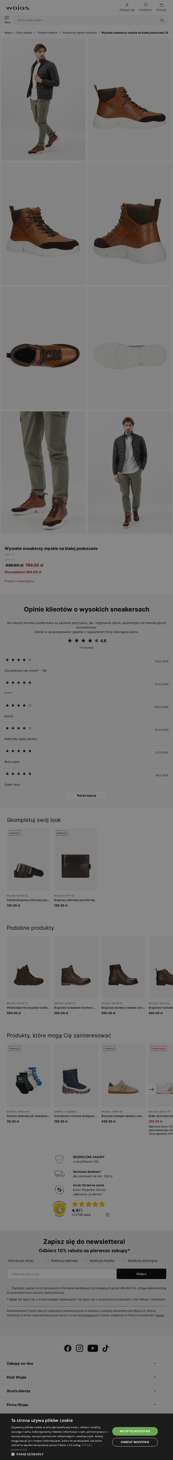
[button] (59, 1454)
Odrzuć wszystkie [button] (135, 1442)
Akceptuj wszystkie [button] (135, 1431)
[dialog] (86, 730)
